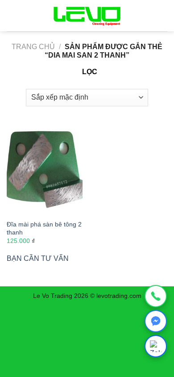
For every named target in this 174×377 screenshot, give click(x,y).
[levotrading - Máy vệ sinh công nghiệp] (87, 16)
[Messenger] (156, 321)
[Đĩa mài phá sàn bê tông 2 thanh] (45, 169)
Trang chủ (33, 46)
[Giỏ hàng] (159, 15)
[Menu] (12, 15)
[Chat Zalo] (156, 346)
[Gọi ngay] (156, 296)
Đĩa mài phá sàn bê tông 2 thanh (44, 228)
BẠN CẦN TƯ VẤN (38, 258)
